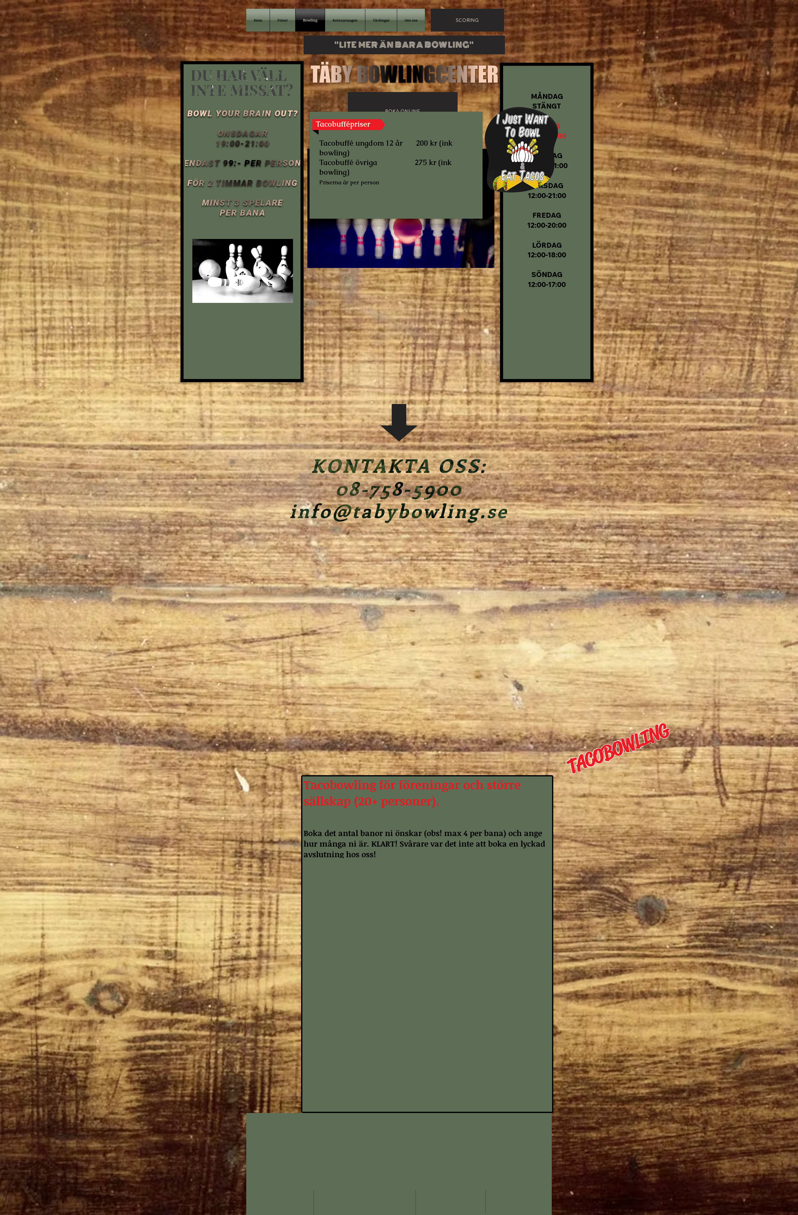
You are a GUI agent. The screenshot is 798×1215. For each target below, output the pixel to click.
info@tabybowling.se (421, 1031)
